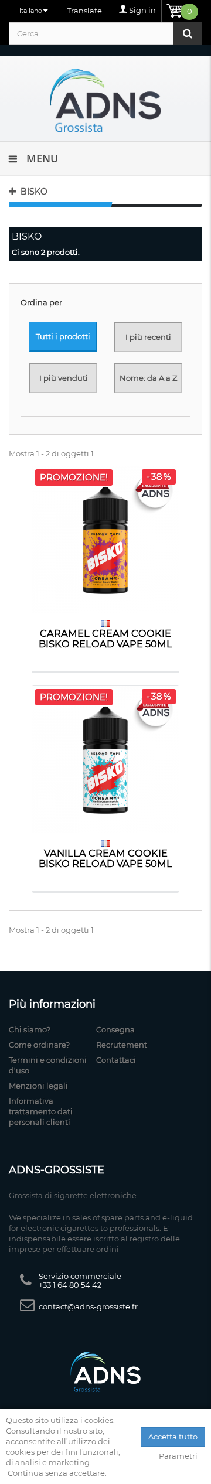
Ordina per (41, 302)
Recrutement (121, 1044)
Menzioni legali (38, 1085)
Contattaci (116, 1060)
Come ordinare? (39, 1044)
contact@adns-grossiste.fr (88, 1306)
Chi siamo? (29, 1029)
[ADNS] (105, 100)
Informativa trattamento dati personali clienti (41, 1111)
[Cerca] (187, 33)
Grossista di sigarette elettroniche (73, 1195)
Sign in (142, 10)
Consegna (115, 1029)
